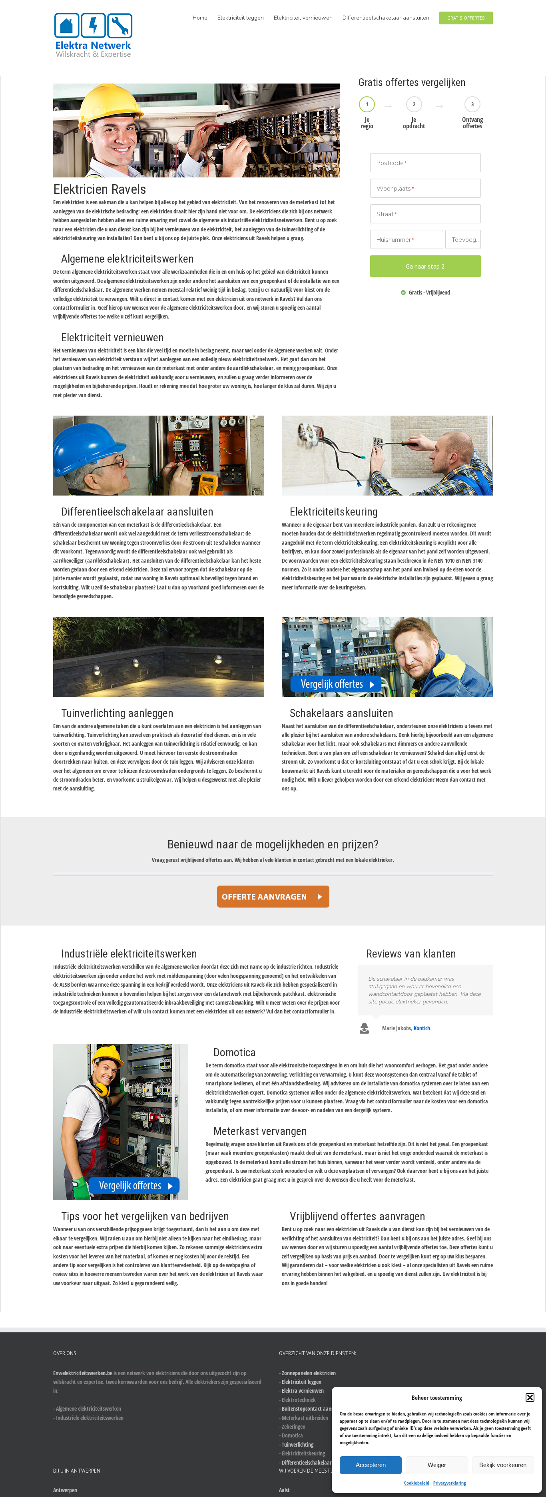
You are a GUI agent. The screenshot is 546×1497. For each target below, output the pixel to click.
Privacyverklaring (449, 1482)
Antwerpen (65, 1490)
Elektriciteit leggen (301, 1382)
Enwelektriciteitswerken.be (82, 1373)
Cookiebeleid (416, 1482)
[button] (530, 1397)
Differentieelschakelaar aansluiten (319, 1462)
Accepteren (371, 1464)
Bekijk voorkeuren (502, 1464)
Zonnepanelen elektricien (309, 1373)
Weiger (437, 1464)
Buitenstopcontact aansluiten (314, 1408)
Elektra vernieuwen (303, 1390)
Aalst (284, 1490)
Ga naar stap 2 (425, 266)
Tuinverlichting (297, 1444)
